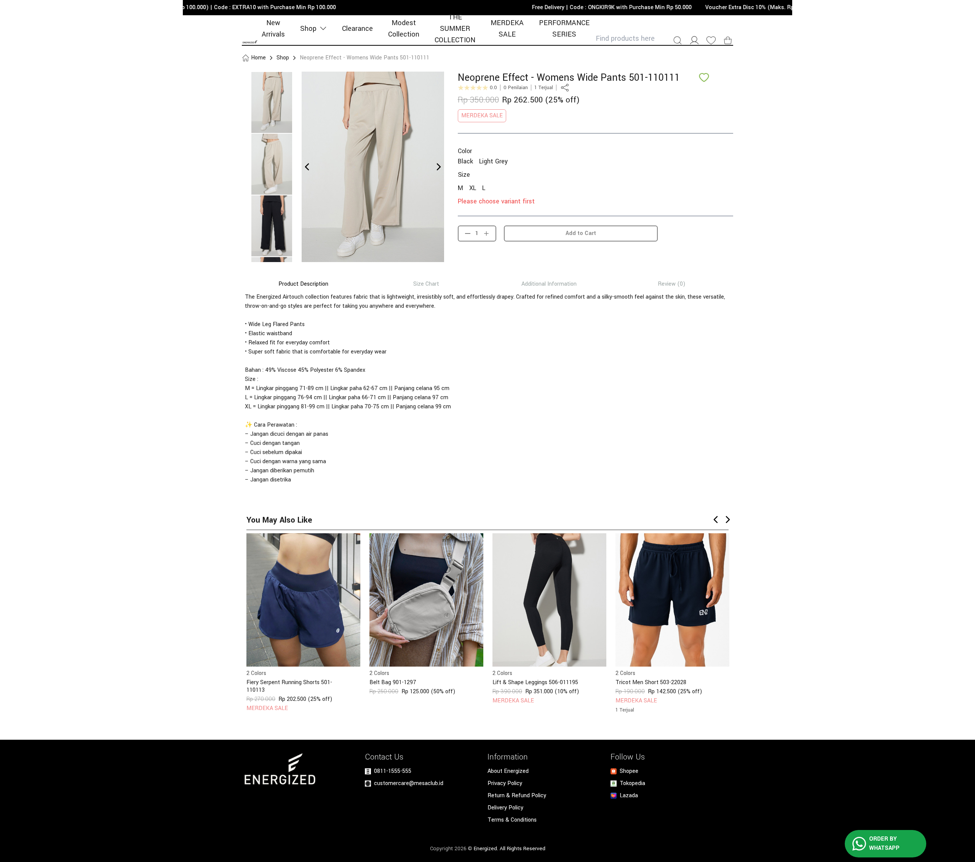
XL (472, 188)
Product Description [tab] (303, 284)
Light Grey (493, 161)
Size (464, 174)
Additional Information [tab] (549, 284)
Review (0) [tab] (672, 284)
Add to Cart (581, 233)
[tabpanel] (487, 389)
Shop (308, 29)
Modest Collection (403, 28)
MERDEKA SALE (507, 28)
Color (465, 151)
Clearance (357, 29)
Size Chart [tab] (426, 284)
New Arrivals (273, 28)
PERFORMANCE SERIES (564, 28)
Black (465, 161)
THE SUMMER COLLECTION (455, 28)
